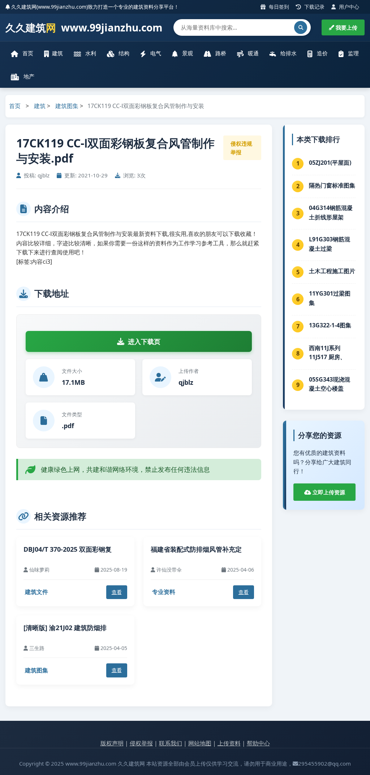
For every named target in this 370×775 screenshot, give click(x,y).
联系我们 (170, 743)
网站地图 (199, 743)
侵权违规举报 (241, 148)
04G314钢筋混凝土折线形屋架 (331, 212)
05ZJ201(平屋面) (330, 163)
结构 (123, 53)
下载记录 (313, 6)
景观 (187, 53)
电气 (155, 53)
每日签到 (278, 6)
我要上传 (345, 27)
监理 (353, 53)
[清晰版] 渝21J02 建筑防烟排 (65, 627)
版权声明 (112, 743)
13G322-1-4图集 (330, 325)
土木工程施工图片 (332, 271)
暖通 (252, 53)
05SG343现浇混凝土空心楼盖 (329, 384)
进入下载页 (144, 341)
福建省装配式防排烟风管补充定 (196, 549)
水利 (90, 53)
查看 (117, 592)
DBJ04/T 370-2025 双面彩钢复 (67, 549)
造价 (321, 53)
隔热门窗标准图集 (332, 185)
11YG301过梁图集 (329, 298)
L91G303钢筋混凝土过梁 (329, 244)
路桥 (220, 53)
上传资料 (229, 743)
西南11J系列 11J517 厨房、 (327, 352)
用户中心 (348, 6)
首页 (27, 53)
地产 (28, 76)
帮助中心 (258, 743)
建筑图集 (66, 106)
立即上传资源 (328, 492)
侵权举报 (141, 743)
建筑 (57, 53)
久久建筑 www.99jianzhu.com (84, 27)
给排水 (288, 53)
